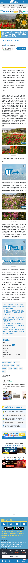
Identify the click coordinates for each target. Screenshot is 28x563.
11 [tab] (17, 11)
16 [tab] (17, 13)
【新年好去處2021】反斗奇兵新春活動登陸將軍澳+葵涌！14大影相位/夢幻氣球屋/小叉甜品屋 (13, 306)
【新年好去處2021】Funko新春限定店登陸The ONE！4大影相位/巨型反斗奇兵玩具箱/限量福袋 (13, 331)
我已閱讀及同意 (14, 556)
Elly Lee (6, 45)
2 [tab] (12, 9)
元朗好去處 (6, 365)
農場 (10, 368)
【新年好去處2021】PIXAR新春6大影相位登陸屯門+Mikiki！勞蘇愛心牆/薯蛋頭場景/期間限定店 (13, 325)
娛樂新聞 (19, 8)
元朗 (13, 345)
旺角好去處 (4, 535)
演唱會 (5, 5)
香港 (4, 371)
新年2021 (16, 362)
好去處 (4, 368)
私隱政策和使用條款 (20, 552)
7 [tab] (10, 11)
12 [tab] (18, 11)
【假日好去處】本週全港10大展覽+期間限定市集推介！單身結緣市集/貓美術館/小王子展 (13, 319)
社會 (9, 535)
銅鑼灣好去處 (5, 533)
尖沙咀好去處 (18, 531)
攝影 (16, 368)
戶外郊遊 (20, 535)
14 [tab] (13, 13)
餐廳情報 (14, 535)
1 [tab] (10, 9)
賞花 (21, 368)
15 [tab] (15, 13)
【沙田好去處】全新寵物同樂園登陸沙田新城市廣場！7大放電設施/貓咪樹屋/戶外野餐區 (13, 313)
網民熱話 (3, 542)
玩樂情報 (9, 40)
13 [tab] (12, 13)
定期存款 (25, 8)
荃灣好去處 (20, 533)
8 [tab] (12, 11)
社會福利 (3, 537)
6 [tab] (18, 9)
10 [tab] (15, 11)
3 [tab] (13, 9)
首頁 (3, 40)
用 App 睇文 (22, 48)
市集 (8, 531)
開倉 (12, 531)
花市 (13, 365)
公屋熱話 (13, 8)
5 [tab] (17, 9)
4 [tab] (15, 9)
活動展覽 (16, 40)
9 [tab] (13, 11)
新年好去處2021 (7, 362)
